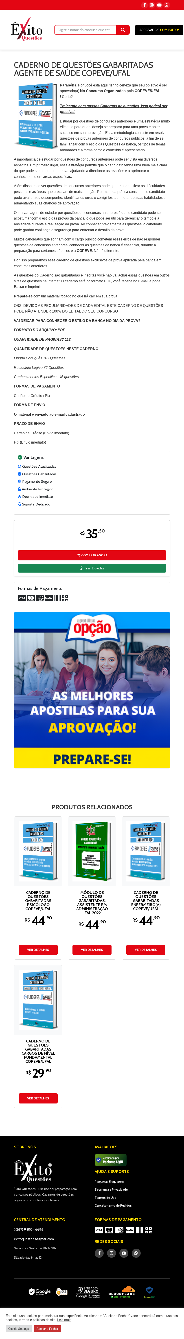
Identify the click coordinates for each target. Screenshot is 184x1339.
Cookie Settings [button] (18, 1328)
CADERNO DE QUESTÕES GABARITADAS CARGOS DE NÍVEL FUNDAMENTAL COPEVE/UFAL (38, 1051)
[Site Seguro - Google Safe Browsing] (48, 1292)
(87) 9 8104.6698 (30, 1229)
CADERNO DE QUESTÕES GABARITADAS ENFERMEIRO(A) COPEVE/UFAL (146, 900)
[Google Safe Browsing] (88, 1292)
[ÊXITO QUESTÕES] (27, 29)
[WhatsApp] (166, 5)
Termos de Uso (105, 1198)
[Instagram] (152, 5)
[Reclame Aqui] (149, 1292)
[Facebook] (144, 5)
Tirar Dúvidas (93, 568)
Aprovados (159, 30)
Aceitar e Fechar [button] (47, 1328)
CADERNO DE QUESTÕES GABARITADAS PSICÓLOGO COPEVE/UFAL (38, 900)
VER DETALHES (38, 950)
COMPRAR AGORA (94, 555)
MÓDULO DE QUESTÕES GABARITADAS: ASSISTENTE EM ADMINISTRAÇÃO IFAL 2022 (92, 902)
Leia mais (64, 1320)
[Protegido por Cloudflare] (122, 1292)
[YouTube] (159, 5)
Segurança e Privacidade (111, 1189)
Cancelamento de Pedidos (113, 1205)
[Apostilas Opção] (92, 690)
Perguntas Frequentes (110, 1182)
